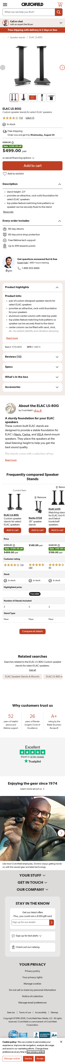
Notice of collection (32, 996)
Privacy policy (32, 971)
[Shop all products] (5, 4)
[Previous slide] (2, 67)
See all (32, 670)
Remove (41, 497)
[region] (32, 833)
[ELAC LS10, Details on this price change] (59, 545)
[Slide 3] (32, 97)
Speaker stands (17, 37)
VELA (40, 434)
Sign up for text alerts (27, 936)
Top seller (34, 594)
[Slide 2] (23, 97)
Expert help (22, 263)
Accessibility (41, 1012)
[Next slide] (62, 67)
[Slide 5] (51, 97)
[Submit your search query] (58, 12)
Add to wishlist (16, 174)
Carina (26, 434)
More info (8, 212)
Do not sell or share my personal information (32, 990)
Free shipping (32, 30)
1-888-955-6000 (30, 268)
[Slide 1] (14, 97)
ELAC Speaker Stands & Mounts (22, 676)
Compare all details (32, 631)
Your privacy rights (32, 977)
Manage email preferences (32, 1003)
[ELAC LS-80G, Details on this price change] (13, 142)
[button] (61, 833)
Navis (17, 434)
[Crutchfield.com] (32, 4)
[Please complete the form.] (51, 922)
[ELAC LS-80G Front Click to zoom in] (32, 67)
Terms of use (25, 1012)
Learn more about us (31, 789)
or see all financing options (17, 158)
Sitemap (54, 1012)
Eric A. (38, 411)
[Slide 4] (42, 97)
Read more (12, 338)
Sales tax (11, 1012)
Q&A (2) (30, 118)
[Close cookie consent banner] (61, 1041)
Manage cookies (32, 984)
